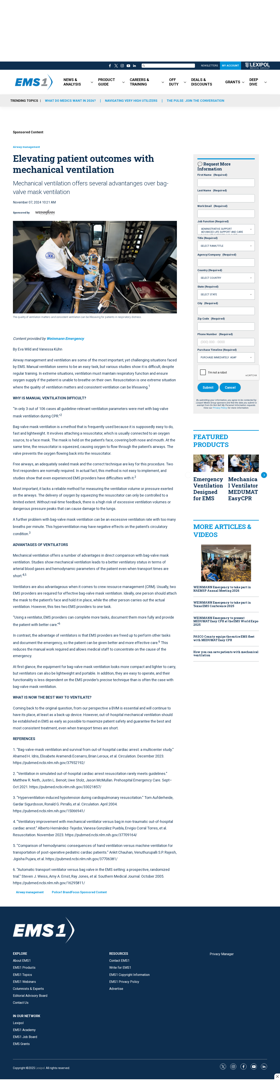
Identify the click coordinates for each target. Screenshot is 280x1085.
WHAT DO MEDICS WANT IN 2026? (70, 101)
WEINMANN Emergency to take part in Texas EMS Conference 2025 (222, 604)
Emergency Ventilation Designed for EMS (208, 489)
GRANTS (232, 82)
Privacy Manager (222, 954)
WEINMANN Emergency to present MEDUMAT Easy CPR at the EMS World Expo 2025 (225, 621)
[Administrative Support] (226, 229)
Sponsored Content (28, 132)
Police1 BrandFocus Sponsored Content (79, 892)
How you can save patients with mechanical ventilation (225, 653)
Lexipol (40, 1068)
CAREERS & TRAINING (139, 82)
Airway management (26, 146)
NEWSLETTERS (209, 65)
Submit (208, 387)
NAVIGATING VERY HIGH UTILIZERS (131, 101)
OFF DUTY (174, 82)
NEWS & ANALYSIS (72, 82)
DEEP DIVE (253, 82)
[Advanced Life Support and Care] (226, 232)
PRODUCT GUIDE (106, 82)
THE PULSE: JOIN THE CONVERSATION (195, 101)
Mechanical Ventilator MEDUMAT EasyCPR (243, 489)
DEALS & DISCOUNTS (201, 82)
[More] (92, 82)
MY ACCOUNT (230, 65)
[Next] (264, 475)
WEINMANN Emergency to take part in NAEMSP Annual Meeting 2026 (222, 589)
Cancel (230, 387)
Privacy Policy (220, 408)
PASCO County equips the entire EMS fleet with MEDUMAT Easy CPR (223, 638)
